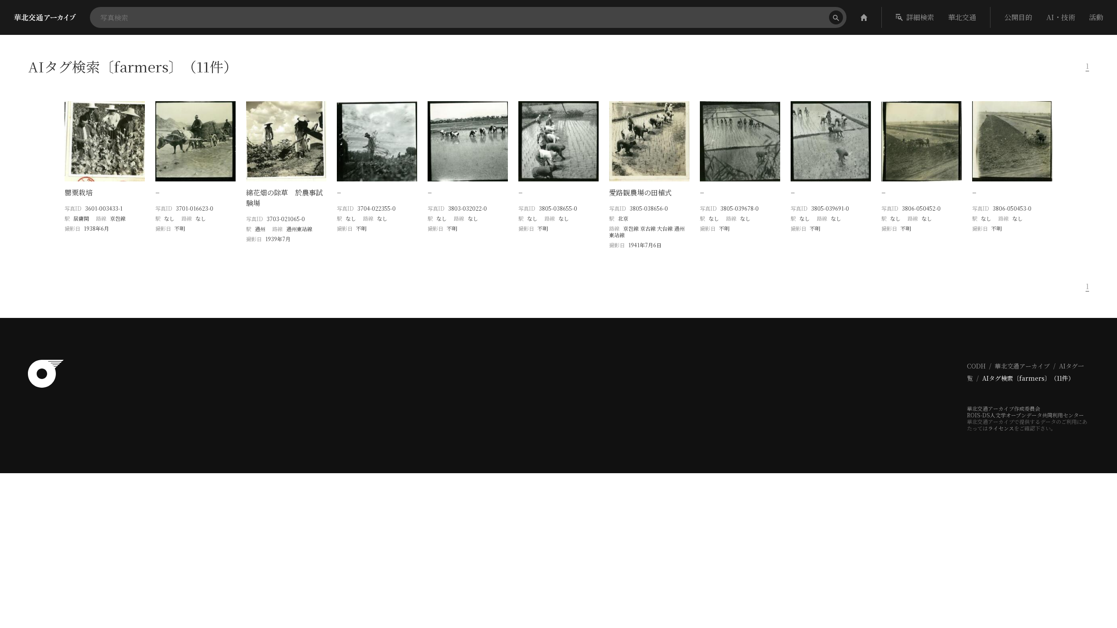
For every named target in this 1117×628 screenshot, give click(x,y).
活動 (1096, 17)
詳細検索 (920, 17)
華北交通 (962, 17)
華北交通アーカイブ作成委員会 (1003, 408)
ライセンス (1001, 428)
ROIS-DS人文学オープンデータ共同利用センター (1025, 415)
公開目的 (1018, 17)
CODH (976, 366)
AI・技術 (1060, 17)
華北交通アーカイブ (1022, 366)
